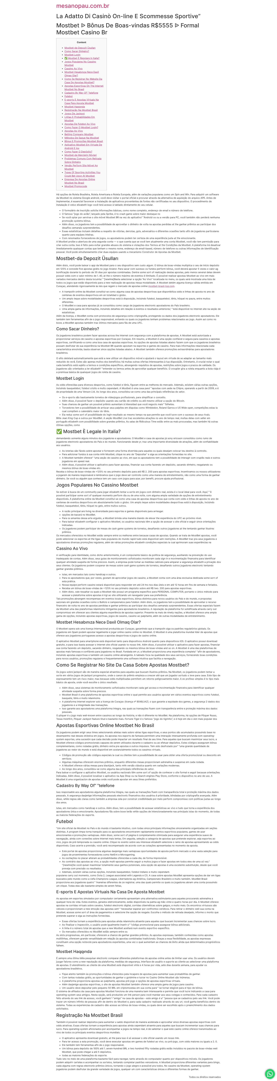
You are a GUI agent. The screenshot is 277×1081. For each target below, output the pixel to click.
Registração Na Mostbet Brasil (81, 110)
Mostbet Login (72, 54)
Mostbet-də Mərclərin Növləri (80, 155)
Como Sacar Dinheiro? (76, 51)
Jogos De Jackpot (74, 113)
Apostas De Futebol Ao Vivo (79, 123)
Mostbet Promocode (75, 186)
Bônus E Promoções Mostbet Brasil (83, 141)
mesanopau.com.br (82, 5)
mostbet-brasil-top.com (161, 286)
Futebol (68, 96)
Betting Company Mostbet (78, 134)
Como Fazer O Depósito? (78, 151)
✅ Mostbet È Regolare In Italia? (81, 58)
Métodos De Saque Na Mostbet (81, 137)
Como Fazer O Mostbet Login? (81, 127)
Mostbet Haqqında (74, 106)
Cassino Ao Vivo (73, 68)
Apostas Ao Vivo (73, 130)
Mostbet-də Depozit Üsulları (80, 47)
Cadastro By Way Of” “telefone (81, 92)
